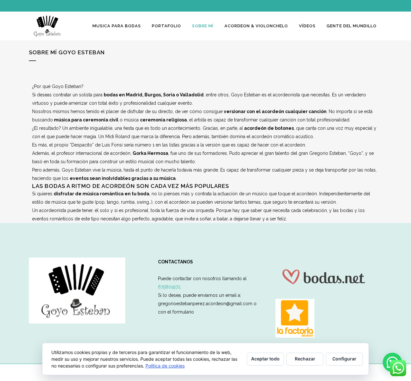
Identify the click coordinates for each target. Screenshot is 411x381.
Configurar (344, 358)
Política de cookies (165, 365)
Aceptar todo (265, 358)
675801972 (169, 286)
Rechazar (305, 358)
